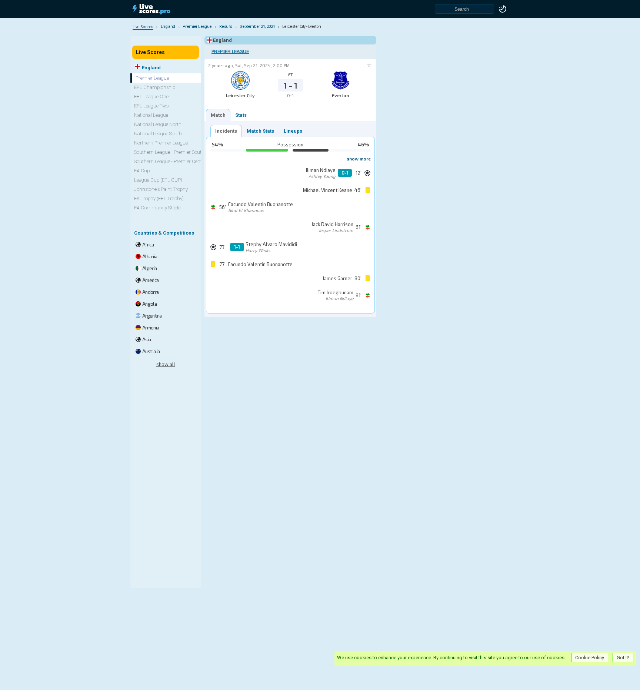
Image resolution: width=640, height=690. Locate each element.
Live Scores (150, 52)
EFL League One (151, 96)
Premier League (230, 51)
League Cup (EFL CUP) (158, 180)
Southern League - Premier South (169, 152)
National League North (157, 124)
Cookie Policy (589, 657)
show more (359, 158)
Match (218, 115)
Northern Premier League (161, 143)
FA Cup (142, 170)
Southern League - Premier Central (170, 161)
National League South (158, 133)
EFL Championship (154, 87)
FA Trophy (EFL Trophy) (159, 198)
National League (151, 115)
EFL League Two (151, 106)
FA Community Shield (157, 207)
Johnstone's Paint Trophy (161, 189)
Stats (241, 115)
